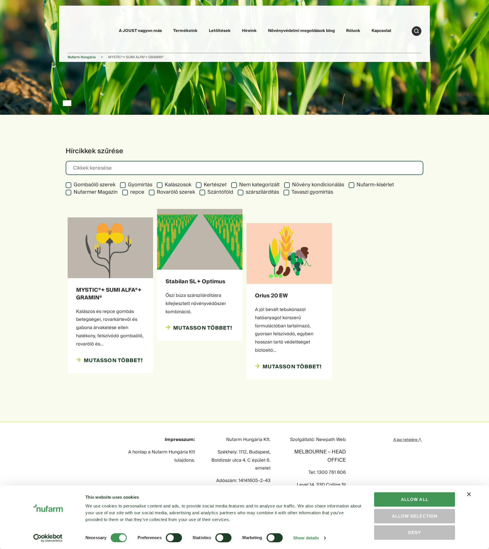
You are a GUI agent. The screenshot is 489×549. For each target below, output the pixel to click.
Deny (414, 532)
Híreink (249, 30)
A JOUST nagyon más (140, 30)
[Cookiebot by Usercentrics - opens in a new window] (48, 538)
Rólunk (353, 30)
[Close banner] (469, 499)
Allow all (414, 499)
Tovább (416, 31)
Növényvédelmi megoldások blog (301, 30)
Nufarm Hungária (82, 57)
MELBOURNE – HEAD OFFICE (320, 456)
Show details (306, 537)
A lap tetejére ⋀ (407, 439)
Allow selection (414, 516)
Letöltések (220, 30)
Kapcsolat (381, 30)
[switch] (174, 537)
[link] (81, 30)
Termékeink (185, 30)
